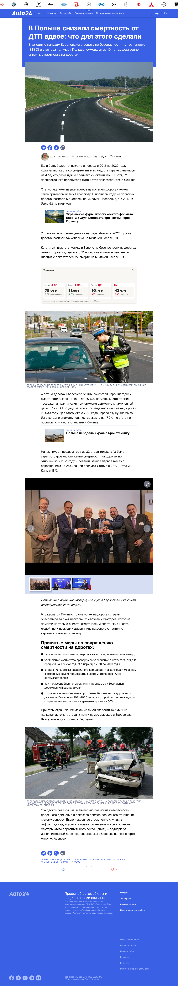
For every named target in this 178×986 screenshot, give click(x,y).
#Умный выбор (50, 862)
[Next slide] (147, 528)
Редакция (124, 957)
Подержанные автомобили (110, 13)
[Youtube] (25, 977)
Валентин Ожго (59, 157)
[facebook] (49, 147)
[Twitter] (18, 977)
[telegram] (43, 147)
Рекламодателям (128, 945)
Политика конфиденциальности (134, 969)
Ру (165, 13)
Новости (51, 13)
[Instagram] (38, 977)
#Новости (77, 862)
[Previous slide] (31, 528)
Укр (157, 13)
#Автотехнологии (101, 859)
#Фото (65, 862)
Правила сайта (127, 951)
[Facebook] (11, 977)
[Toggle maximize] (147, 484)
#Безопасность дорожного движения (64, 859)
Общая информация (129, 940)
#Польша (119, 859)
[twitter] (56, 147)
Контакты (124, 963)
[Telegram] (31, 977)
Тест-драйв (65, 13)
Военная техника (84, 13)
